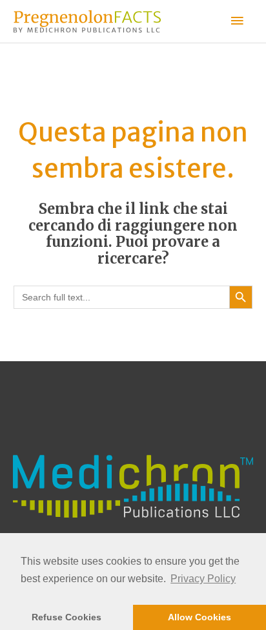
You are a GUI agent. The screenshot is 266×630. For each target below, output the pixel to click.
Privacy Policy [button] (203, 578)
